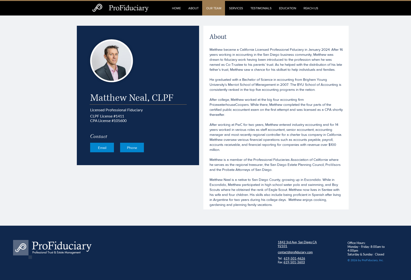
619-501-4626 (294, 258)
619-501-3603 (294, 262)
